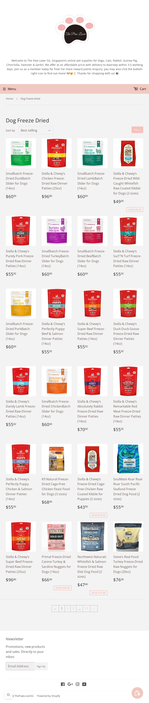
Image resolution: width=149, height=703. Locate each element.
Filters (137, 129)
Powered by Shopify (48, 696)
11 (86, 608)
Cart (142, 89)
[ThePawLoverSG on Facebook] (63, 684)
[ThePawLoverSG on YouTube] (84, 684)
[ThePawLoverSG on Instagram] (78, 684)
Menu (12, 89)
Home (9, 98)
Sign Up (41, 666)
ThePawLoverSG (24, 696)
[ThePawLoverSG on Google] (70, 684)
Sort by (10, 130)
